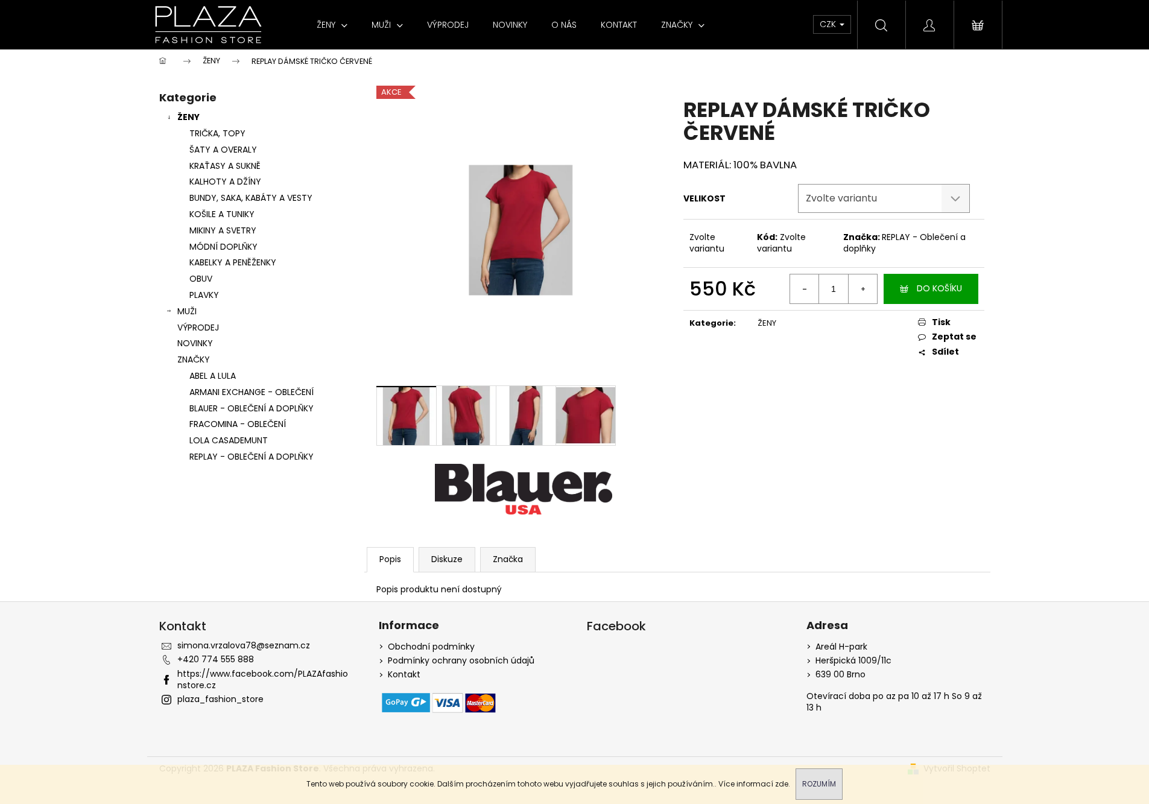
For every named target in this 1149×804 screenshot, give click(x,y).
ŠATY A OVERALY (223, 150)
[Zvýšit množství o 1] (862, 288)
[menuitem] (332, 25)
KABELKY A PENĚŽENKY (232, 262)
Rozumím (819, 784)
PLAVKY (204, 295)
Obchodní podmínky (431, 647)
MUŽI (187, 311)
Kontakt (404, 674)
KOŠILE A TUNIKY (222, 214)
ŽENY (188, 117)
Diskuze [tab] (447, 559)
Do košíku (939, 288)
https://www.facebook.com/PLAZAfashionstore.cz (262, 679)
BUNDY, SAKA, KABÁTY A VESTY (250, 198)
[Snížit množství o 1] (804, 288)
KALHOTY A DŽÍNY (225, 182)
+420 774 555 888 (215, 659)
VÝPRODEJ (198, 327)
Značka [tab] (508, 559)
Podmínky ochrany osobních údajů (461, 660)
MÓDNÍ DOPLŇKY (223, 247)
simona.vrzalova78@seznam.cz (243, 645)
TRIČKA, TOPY (217, 133)
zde (781, 784)
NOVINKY (195, 343)
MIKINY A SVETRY (222, 230)
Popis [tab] (390, 559)
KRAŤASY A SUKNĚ (225, 166)
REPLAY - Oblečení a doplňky (904, 243)
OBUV (200, 279)
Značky (193, 359)
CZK (829, 24)
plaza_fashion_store (220, 699)
